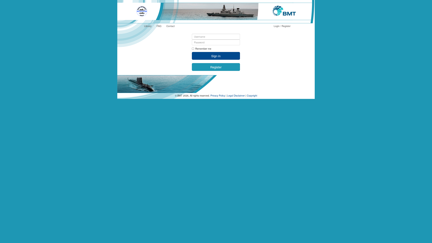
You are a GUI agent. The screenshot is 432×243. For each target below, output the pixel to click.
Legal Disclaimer (236, 95)
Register (216, 67)
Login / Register (282, 26)
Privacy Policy (217, 95)
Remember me (203, 48)
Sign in (216, 56)
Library (148, 26)
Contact (170, 26)
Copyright (252, 95)
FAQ (159, 26)
